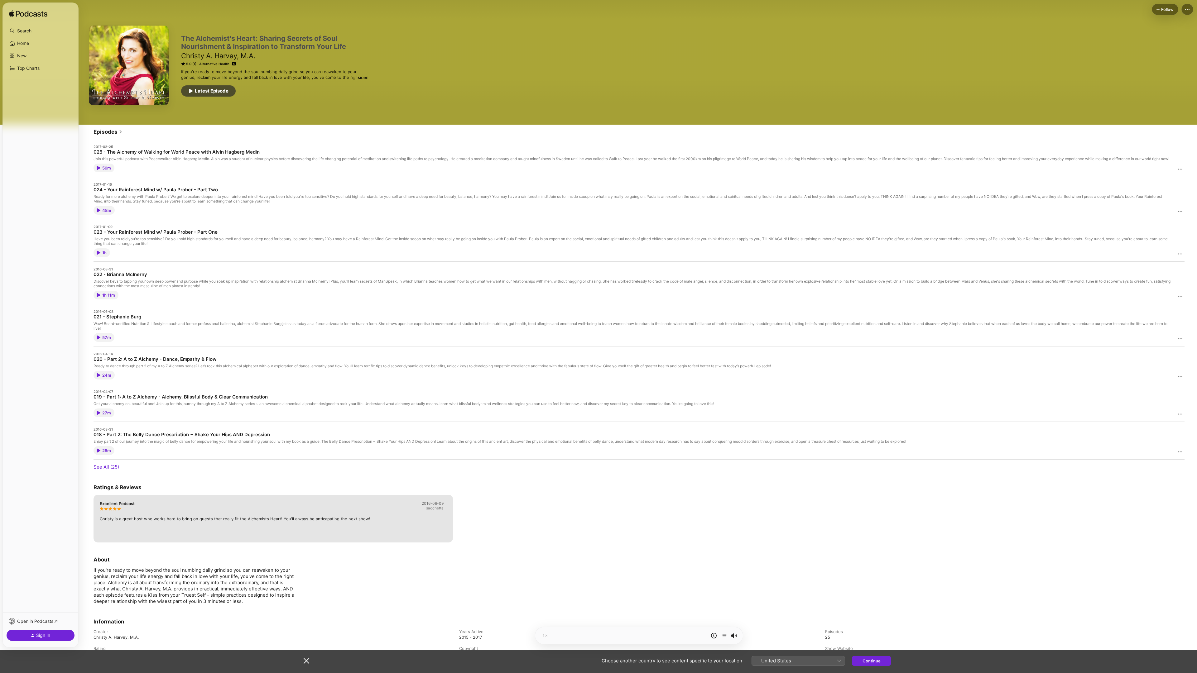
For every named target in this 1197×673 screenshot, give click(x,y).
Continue (872, 660)
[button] (40, 31)
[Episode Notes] (714, 635)
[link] (108, 131)
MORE (363, 78)
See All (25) (106, 467)
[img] (28, 14)
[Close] (306, 661)
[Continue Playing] (724, 635)
